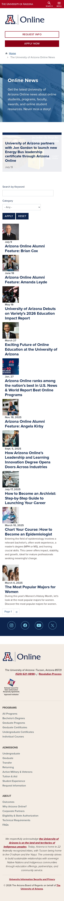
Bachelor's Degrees (13, 718)
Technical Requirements (16, 820)
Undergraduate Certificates (18, 732)
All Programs (9, 713)
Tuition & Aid (9, 776)
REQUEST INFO (32, 34)
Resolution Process (50, 674)
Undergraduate (11, 753)
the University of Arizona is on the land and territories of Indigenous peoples (31, 842)
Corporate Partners (13, 811)
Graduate (7, 758)
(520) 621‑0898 (25, 674)
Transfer (7, 762)
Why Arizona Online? (14, 806)
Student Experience (13, 781)
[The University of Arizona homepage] (20, 4)
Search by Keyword (13, 186)
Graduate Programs (13, 723)
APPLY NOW (32, 43)
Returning (8, 767)
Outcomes (8, 802)
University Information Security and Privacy (32, 879)
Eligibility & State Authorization (20, 815)
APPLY (9, 216)
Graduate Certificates (14, 727)
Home (12, 53)
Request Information (14, 785)
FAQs (5, 824)
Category (7, 200)
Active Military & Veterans (17, 772)
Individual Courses (13, 736)
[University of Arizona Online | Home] (24, 20)
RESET (22, 216)
